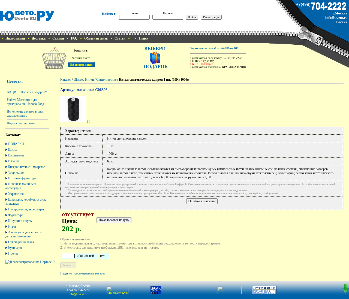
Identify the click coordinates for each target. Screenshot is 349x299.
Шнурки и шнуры (20, 221)
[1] (88, 121)
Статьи (120, 38)
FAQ (74, 38)
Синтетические (106, 79)
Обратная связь (96, 38)
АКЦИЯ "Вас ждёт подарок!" (27, 92)
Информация (15, 38)
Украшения (16, 194)
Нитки (89, 79)
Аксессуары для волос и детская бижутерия (23, 234)
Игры (12, 226)
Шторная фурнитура (22, 178)
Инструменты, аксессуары (26, 209)
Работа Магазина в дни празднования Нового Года (25, 102)
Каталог (65, 79)
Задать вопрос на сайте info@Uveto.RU (214, 48)
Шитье (12, 150)
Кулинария (15, 248)
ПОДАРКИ (16, 144)
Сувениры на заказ (21, 242)
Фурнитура (15, 215)
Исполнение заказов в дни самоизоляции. (25, 113)
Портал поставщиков (21, 123)
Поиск (143, 38)
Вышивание (16, 155)
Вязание (13, 161)
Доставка (39, 38)
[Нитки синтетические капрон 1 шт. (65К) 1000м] (73, 121)
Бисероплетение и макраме (26, 167)
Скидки (58, 38)
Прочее (13, 253)
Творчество (16, 172)
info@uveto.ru (336, 18)
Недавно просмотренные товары (82, 273)
